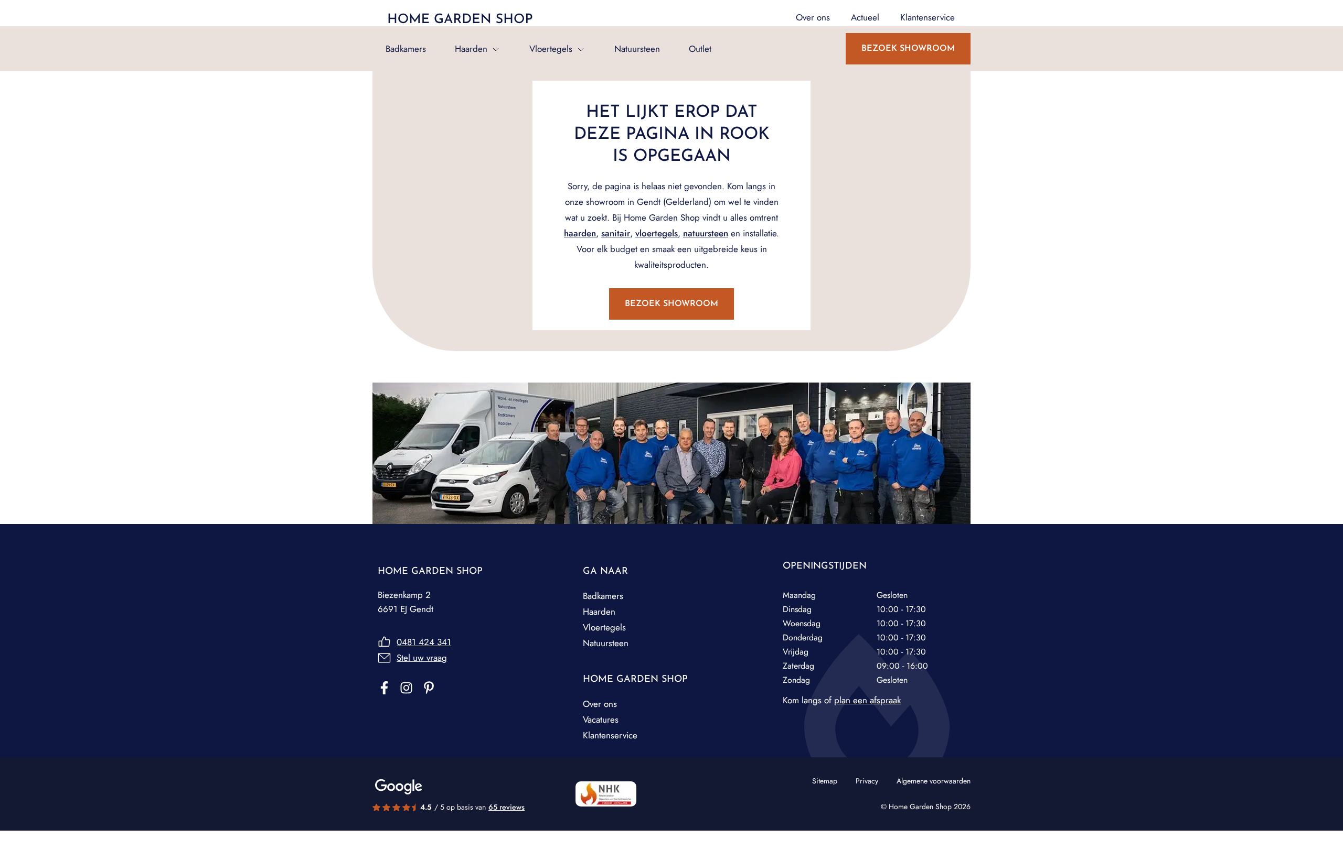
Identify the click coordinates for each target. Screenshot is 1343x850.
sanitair (615, 233)
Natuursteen (637, 48)
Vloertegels (550, 48)
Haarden (471, 48)
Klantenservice (610, 735)
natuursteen (705, 233)
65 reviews (506, 807)
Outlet (700, 48)
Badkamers (406, 48)
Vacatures (601, 719)
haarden (580, 233)
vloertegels (656, 233)
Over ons (600, 704)
